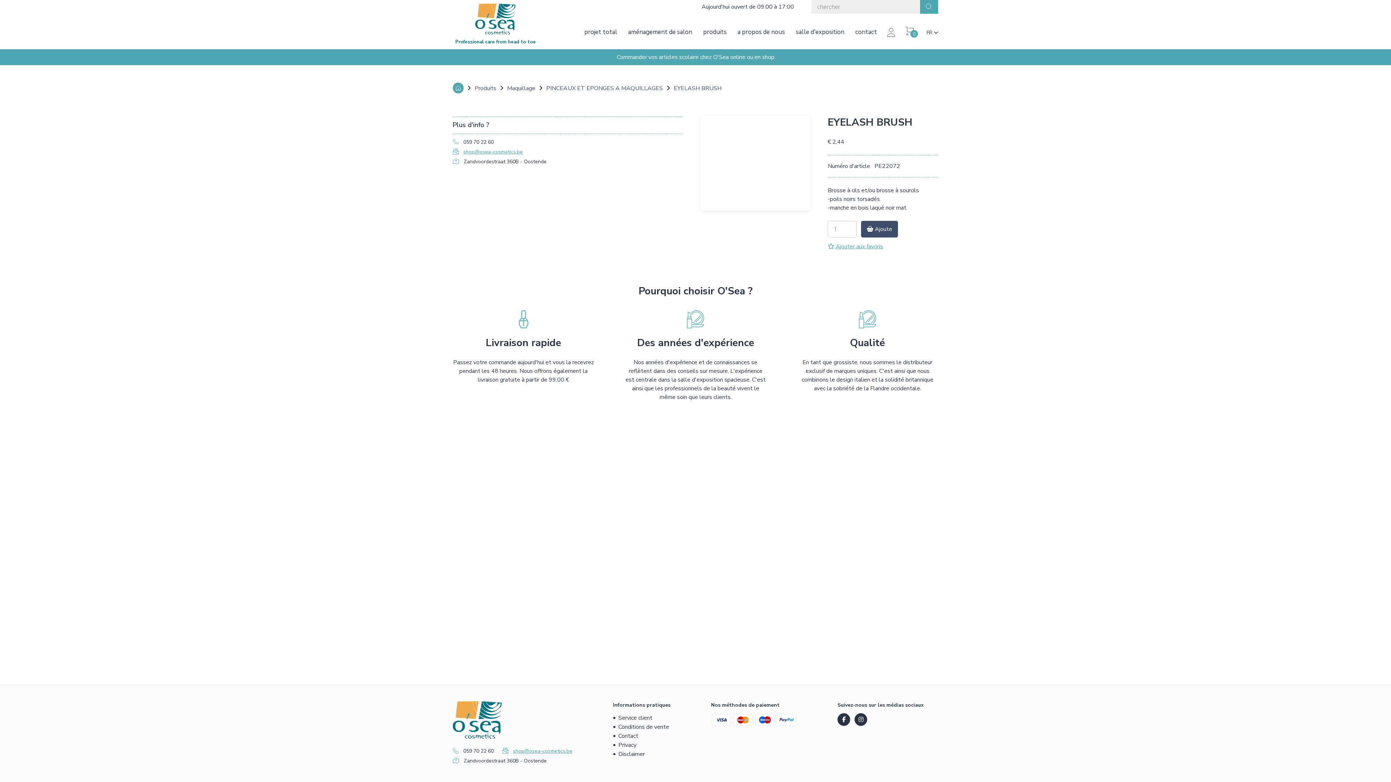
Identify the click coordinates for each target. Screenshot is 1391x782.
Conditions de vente (643, 727)
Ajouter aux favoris (858, 247)
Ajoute (882, 229)
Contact (866, 32)
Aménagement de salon (660, 32)
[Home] (458, 88)
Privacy (627, 745)
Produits (715, 32)
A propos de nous (761, 32)
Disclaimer (631, 754)
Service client (635, 718)
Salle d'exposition (820, 32)
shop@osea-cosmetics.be (493, 151)
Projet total (600, 32)
